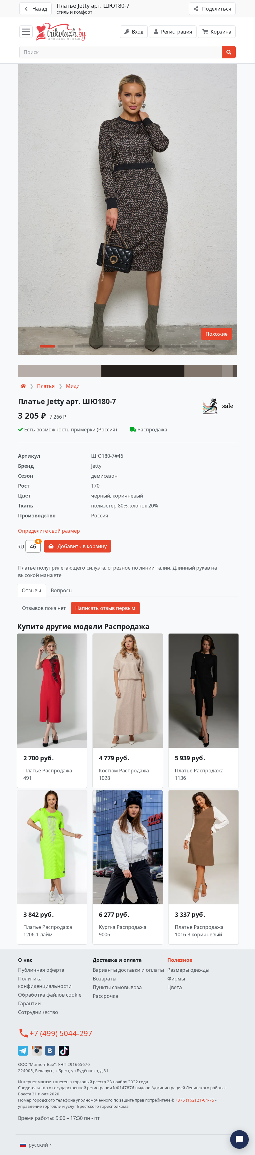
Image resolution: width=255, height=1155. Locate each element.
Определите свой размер (49, 530)
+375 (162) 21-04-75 (194, 1100)
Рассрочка (105, 996)
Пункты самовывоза (117, 987)
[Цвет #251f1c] (143, 371)
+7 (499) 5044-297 (61, 1033)
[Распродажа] (219, 406)
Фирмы (176, 978)
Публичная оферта (41, 969)
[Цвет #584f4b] (235, 371)
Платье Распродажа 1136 (199, 774)
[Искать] (229, 52)
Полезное (179, 960)
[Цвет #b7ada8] (59, 371)
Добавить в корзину (81, 546)
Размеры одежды (188, 969)
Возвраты (104, 978)
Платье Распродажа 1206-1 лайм (47, 931)
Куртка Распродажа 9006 (122, 931)
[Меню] (26, 31)
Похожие (217, 333)
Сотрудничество (38, 1012)
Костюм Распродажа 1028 (124, 774)
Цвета (174, 987)
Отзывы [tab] (31, 590)
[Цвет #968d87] (227, 371)
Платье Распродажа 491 (47, 774)
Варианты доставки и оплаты (128, 969)
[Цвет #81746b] (203, 371)
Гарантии (29, 1003)
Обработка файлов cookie (49, 994)
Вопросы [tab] (61, 590)
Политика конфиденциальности (45, 982)
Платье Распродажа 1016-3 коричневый (199, 931)
